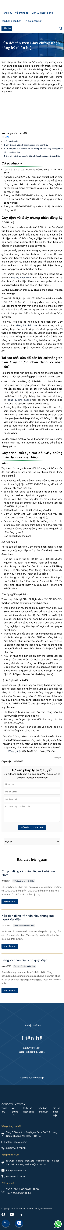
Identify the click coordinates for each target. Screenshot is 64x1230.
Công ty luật (14, 751)
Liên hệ (6, 28)
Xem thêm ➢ (10, 901)
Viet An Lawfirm (47, 28)
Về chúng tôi (22, 12)
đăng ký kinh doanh (19, 399)
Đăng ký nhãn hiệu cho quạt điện (24, 960)
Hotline (5, 1224)
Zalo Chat (19, 1224)
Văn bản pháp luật (11, 20)
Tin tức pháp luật (33, 20)
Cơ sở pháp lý (12, 141)
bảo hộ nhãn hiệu (21, 277)
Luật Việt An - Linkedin (20, 1215)
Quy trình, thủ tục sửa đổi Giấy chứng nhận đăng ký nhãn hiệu (33, 156)
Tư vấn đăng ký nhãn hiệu (24, 881)
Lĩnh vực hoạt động (42, 12)
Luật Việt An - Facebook (3, 1215)
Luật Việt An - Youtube (12, 1215)
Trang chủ (6, 12)
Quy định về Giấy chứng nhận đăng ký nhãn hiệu (27, 145)
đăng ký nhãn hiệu (27, 325)
